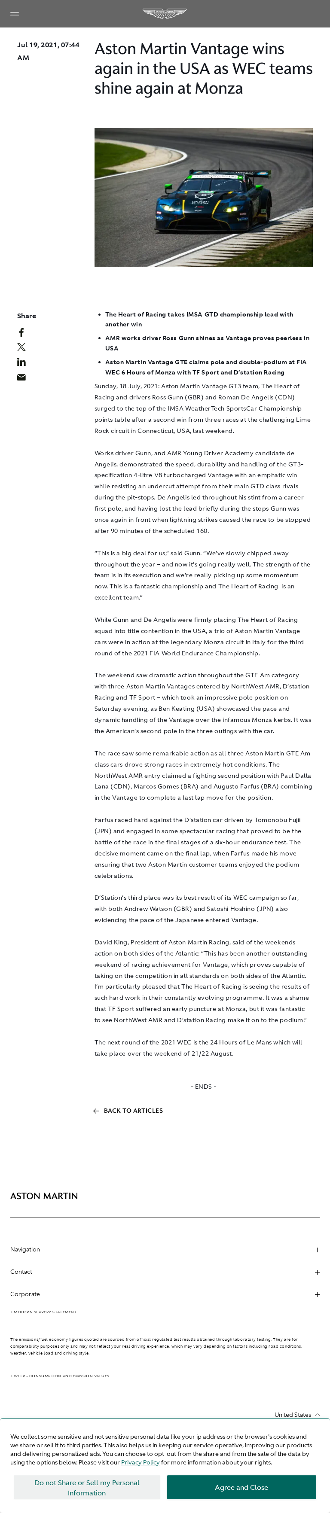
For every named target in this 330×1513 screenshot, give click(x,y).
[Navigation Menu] (14, 13)
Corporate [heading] (25, 1294)
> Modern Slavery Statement (43, 1312)
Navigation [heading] (25, 1249)
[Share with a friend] (24, 379)
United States (293, 1415)
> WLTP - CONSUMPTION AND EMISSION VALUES (60, 1376)
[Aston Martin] (165, 14)
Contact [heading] (21, 1272)
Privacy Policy (140, 1462)
